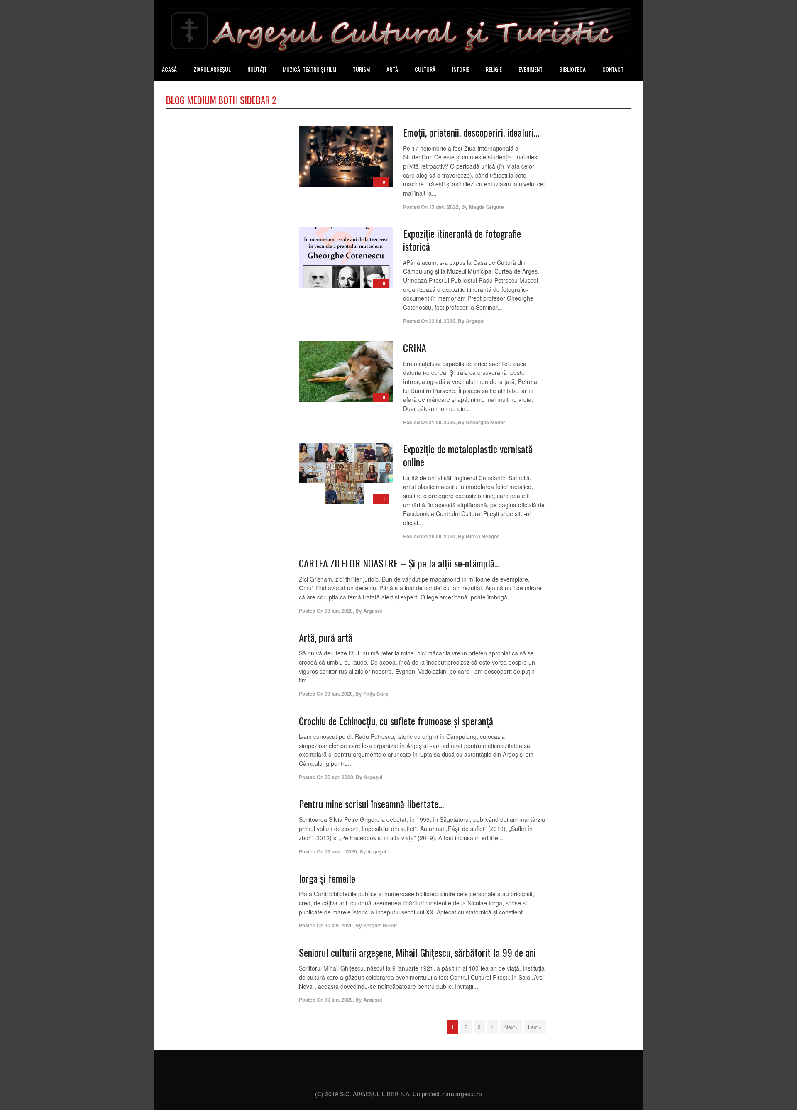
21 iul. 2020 (442, 422)
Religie (494, 69)
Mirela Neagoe (483, 536)
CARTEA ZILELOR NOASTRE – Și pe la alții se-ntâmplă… (399, 562)
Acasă (169, 69)
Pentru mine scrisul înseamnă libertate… (371, 803)
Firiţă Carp (375, 693)
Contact (612, 69)
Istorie (460, 69)
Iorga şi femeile (327, 877)
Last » (535, 1026)
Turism (361, 69)
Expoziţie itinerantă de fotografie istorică (462, 240)
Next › (511, 1026)
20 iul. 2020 (442, 536)
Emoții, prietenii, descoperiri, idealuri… (471, 132)
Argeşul (475, 321)
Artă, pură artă (325, 637)
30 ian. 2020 (339, 925)
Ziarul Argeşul (212, 69)
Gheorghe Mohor (485, 422)
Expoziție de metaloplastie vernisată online (468, 455)
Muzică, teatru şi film (309, 69)
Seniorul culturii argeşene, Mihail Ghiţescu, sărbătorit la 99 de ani (417, 952)
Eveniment (530, 69)
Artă (392, 69)
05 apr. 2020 (339, 777)
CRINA (414, 347)
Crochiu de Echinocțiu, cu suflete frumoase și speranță (396, 720)
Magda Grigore (486, 206)
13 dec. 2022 (444, 206)
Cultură (425, 69)
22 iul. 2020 (442, 321)
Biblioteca (572, 69)
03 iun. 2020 (339, 610)
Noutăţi (256, 69)
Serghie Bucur (380, 925)
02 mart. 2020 (341, 851)
